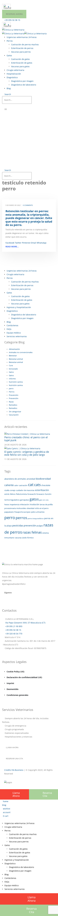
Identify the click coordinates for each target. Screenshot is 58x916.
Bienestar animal (16, 359)
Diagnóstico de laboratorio (23, 84)
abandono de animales (15, 478)
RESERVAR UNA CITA (14, 758)
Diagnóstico (12, 77)
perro (11, 388)
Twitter (18, 242)
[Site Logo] (13, 29)
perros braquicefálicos (36, 519)
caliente (9, 485)
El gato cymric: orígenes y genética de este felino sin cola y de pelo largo (26, 453)
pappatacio (9, 512)
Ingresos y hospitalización (19, 307)
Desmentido (12, 689)
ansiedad (31, 478)
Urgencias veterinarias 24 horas (22, 37)
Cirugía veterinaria (15, 70)
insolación (34, 504)
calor (16, 485)
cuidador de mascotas (25, 490)
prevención (30, 525)
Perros (10, 41)
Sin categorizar (15, 411)
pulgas (40, 525)
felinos (12, 494)
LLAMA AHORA (12, 747)
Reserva (47, 794)
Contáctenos (12, 325)
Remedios (13, 405)
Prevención (13, 395)
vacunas (18, 537)
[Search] (34, 100)
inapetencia (14, 504)
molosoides (21, 508)
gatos (34, 499)
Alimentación (14, 349)
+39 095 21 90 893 (13, 626)
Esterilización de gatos (21, 62)
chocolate (45, 485)
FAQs (9, 329)
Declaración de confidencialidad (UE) (24, 677)
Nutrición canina (16, 382)
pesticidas (17, 525)
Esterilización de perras (22, 48)
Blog (9, 88)
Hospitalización (14, 73)
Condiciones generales (17, 695)
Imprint (10, 683)
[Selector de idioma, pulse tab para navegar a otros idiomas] (6, 7)
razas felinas (32, 532)
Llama (16, 794)
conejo (12, 490)
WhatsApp (41, 242)
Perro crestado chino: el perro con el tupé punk (26, 439)
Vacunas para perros (21, 51)
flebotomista (21, 494)
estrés (6, 494)
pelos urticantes (37, 512)
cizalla (6, 490)
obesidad (30, 508)
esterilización (42, 490)
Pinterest (26, 242)
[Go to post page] (27, 433)
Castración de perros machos (25, 44)
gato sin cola (43, 500)
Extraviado (13, 369)
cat (31, 484)
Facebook (9, 242)
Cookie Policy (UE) (15, 671)
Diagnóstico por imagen (22, 81)
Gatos (9, 55)
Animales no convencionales (21, 352)
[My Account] (5, 105)
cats (37, 484)
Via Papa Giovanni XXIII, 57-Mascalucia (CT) (25, 622)
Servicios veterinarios (17, 336)
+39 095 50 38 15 (13, 630)
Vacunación (14, 415)
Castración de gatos (20, 59)
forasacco (40, 494)
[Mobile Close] (1, 819)
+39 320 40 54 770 (13, 633)
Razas (11, 402)
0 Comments (28, 205)
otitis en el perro (42, 508)
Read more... (12, 246)
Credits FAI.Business (13, 770)
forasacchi (31, 494)
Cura (11, 365)
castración (23, 485)
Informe (12, 379)
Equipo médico (14, 332)
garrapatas (24, 500)
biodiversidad (43, 478)
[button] (6, 94)
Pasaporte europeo (22, 512)
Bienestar (13, 355)
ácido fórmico (28, 537)
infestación (24, 504)
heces (6, 504)
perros (21, 517)
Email (33, 242)
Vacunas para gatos (20, 66)
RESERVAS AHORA (14, 14)
